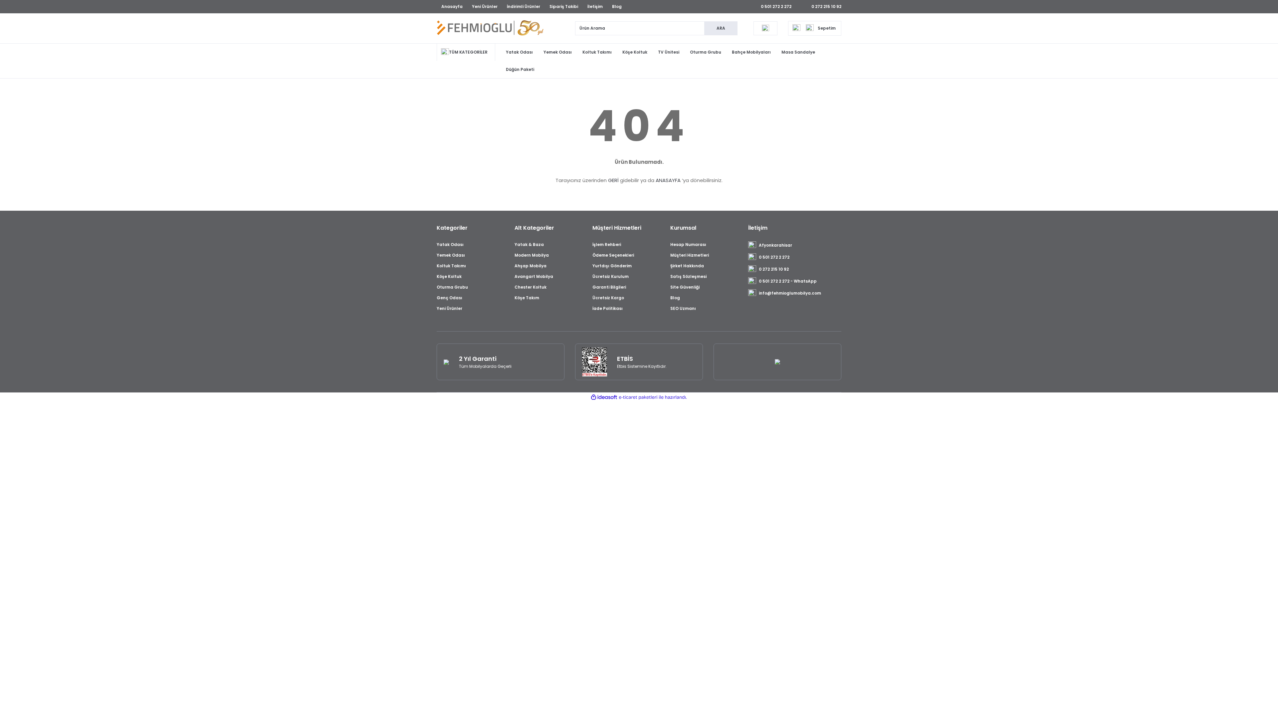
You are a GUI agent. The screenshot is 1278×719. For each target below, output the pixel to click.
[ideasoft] (604, 397)
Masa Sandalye (798, 52)
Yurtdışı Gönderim (612, 266)
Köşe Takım (527, 298)
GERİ (613, 180)
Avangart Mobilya (534, 276)
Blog (617, 6)
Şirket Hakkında (687, 266)
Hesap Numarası (688, 244)
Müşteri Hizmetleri (689, 255)
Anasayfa (452, 6)
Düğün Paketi (520, 69)
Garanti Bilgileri (609, 287)
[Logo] (490, 28)
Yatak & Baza (529, 244)
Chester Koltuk (530, 287)
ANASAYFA (668, 180)
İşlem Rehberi (606, 244)
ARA (721, 28)
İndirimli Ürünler (523, 6)
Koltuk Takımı (597, 52)
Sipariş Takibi (563, 6)
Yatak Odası (519, 52)
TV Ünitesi (668, 52)
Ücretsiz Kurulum (610, 276)
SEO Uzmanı (683, 308)
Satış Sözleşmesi (688, 276)
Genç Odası (449, 298)
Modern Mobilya (532, 255)
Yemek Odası (557, 52)
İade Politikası (607, 308)
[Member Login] (765, 28)
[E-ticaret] (638, 397)
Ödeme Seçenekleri (613, 255)
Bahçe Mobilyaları (751, 52)
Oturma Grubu (705, 52)
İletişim (595, 6)
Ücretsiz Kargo (608, 298)
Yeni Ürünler (485, 6)
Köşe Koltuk (634, 52)
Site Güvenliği (685, 287)
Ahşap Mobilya (530, 266)
